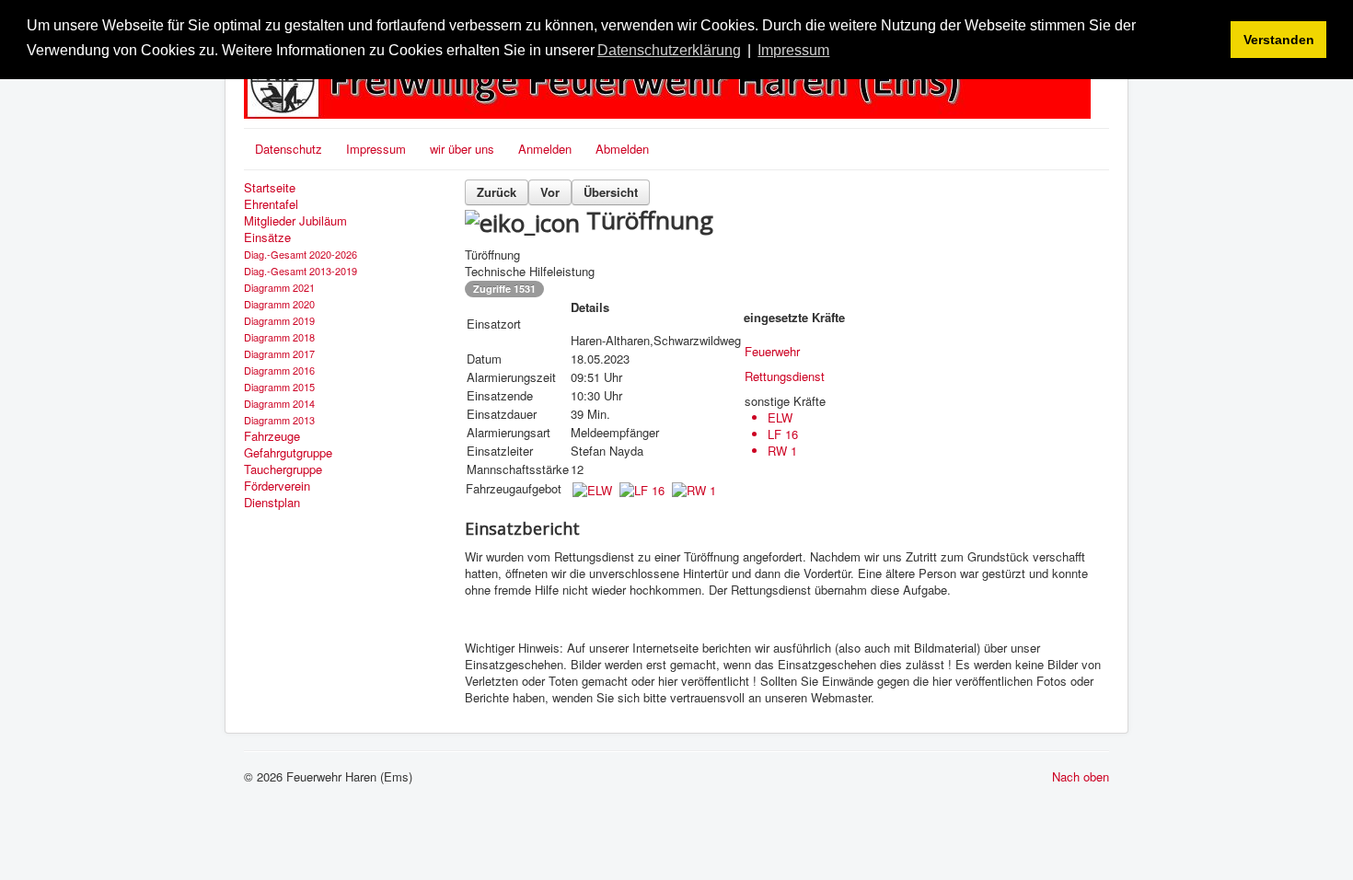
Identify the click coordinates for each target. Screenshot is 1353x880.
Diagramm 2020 (279, 303)
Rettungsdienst (785, 376)
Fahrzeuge (272, 436)
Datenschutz (288, 148)
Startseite (269, 187)
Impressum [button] (793, 50)
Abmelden (622, 148)
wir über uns (462, 148)
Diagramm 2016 (279, 370)
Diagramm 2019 (279, 320)
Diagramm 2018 (279, 337)
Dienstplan (272, 502)
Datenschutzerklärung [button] (669, 50)
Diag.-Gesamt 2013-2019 (300, 270)
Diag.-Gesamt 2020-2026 (300, 254)
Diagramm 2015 (279, 386)
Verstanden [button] (1278, 39)
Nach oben (1080, 776)
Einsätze (267, 237)
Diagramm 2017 (279, 353)
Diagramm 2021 (279, 287)
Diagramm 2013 (279, 419)
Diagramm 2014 (279, 403)
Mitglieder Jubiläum (295, 221)
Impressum (376, 148)
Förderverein (277, 486)
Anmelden (545, 148)
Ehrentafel (271, 204)
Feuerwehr (772, 351)
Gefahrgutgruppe (288, 453)
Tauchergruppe (283, 469)
